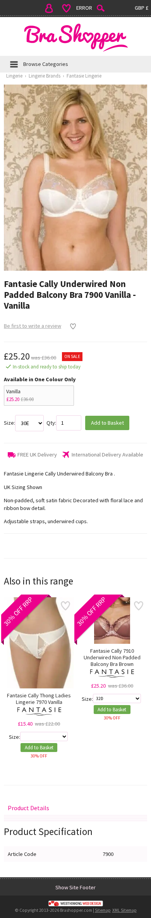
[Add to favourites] (71, 326)
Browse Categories (45, 64)
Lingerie (14, 76)
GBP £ (141, 7)
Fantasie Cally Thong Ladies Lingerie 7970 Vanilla (39, 698)
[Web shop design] (75, 903)
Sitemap (103, 910)
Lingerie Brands (44, 76)
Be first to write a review (32, 325)
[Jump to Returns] (75, 818)
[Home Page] (75, 37)
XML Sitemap (124, 910)
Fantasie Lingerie (84, 76)
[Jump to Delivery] (75, 816)
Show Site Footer (75, 887)
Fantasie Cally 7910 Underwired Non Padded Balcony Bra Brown (112, 658)
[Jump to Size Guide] (75, 820)
